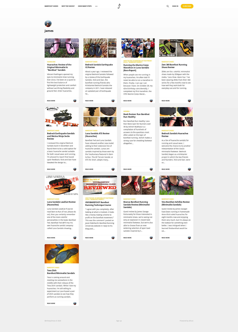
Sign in (175, 6)
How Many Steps (85, 6)
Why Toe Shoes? (68, 6)
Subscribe (187, 6)
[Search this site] (168, 6)
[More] (96, 6)
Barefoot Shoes (51, 6)
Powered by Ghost (186, 321)
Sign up (119, 321)
